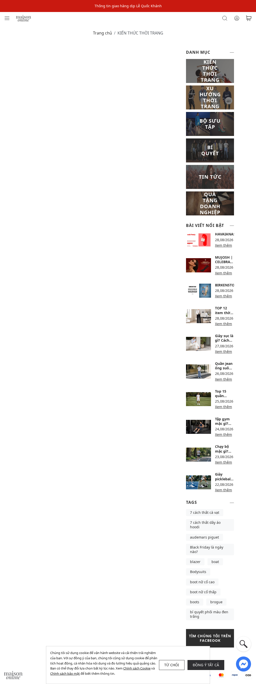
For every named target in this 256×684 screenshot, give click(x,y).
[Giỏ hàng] (249, 18)
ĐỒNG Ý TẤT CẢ (206, 665)
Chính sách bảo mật (65, 673)
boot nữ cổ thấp (203, 592)
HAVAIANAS (225, 234)
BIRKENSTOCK (227, 285)
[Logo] (23, 17)
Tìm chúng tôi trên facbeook (210, 638)
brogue (216, 602)
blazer (195, 561)
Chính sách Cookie (136, 668)
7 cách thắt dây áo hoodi (205, 524)
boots (194, 602)
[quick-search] (243, 644)
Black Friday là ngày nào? (206, 549)
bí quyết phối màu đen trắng (209, 614)
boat (215, 561)
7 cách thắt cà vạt (204, 512)
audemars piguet (204, 537)
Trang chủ (102, 33)
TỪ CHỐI (171, 665)
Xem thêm (223, 245)
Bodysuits (198, 571)
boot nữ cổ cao (202, 582)
